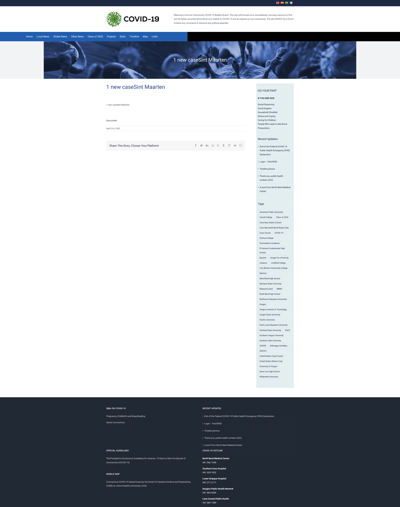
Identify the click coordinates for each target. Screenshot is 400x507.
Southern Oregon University (271, 335)
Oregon (263, 304)
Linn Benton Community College (274, 268)
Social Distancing (266, 104)
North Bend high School (270, 294)
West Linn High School (270, 371)
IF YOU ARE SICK (266, 98)
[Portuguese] (286, 3)
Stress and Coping (266, 116)
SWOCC (263, 351)
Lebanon (263, 263)
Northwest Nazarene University (273, 299)
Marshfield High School (270, 278)
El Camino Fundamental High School (272, 250)
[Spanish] (282, 3)
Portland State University (270, 330)
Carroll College (266, 217)
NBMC (279, 289)
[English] (277, 3)
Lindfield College (278, 263)
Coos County (265, 233)
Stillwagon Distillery (278, 346)
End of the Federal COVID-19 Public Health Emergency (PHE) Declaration (275, 150)
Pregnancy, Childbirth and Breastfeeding (125, 416)
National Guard (266, 289)
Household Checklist (268, 112)
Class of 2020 (282, 217)
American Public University (271, 212)
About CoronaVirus (115, 422)
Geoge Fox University (279, 258)
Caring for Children (267, 120)
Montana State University (271, 284)
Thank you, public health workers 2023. (223, 438)
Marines (263, 273)
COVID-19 (279, 233)
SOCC (287, 330)
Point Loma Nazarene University (274, 325)
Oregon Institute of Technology (273, 309)
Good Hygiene (264, 108)
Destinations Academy (270, 243)
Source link (111, 120)
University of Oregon (268, 366)
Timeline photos (267, 169)
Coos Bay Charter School (270, 222)
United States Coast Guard (271, 356)
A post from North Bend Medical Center (223, 445)
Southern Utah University (270, 340)
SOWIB (263, 346)
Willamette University (269, 377)
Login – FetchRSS (268, 161)
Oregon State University (270, 314)
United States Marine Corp (271, 361)
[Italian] (291, 3)
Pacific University (267, 320)
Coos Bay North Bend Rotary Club (274, 228)
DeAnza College (266, 238)
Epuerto (263, 258)
